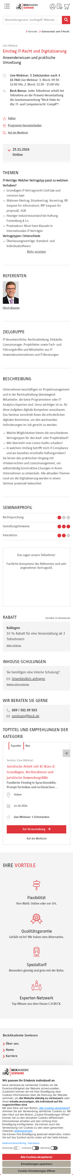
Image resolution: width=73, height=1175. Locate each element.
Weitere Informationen (18, 684)
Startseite (32, 31)
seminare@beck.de (25, 716)
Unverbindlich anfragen (28, 679)
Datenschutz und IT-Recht (55, 31)
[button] (66, 753)
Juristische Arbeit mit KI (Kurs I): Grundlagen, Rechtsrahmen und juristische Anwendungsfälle (31, 772)
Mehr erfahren (14, 646)
